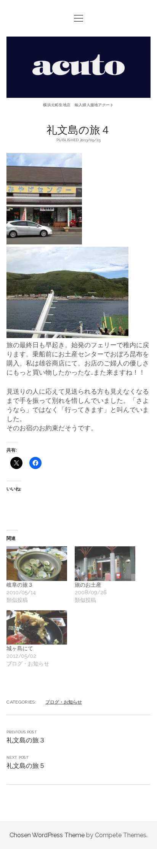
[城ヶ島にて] (36, 627)
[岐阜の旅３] (36, 563)
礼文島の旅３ (25, 740)
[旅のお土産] (105, 563)
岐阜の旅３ (19, 585)
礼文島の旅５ (25, 765)
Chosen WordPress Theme (47, 835)
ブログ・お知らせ (63, 702)
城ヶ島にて (19, 648)
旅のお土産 (88, 585)
